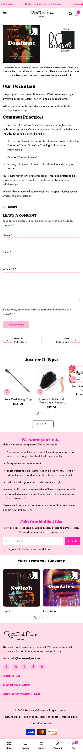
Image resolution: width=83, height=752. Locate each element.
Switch (7, 611)
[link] (21, 44)
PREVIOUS (18, 338)
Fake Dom (20, 341)
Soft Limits (62, 341)
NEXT (66, 338)
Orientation (50, 611)
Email (7, 252)
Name (7, 235)
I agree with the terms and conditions (29, 549)
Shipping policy (69, 716)
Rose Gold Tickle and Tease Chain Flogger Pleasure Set (51, 401)
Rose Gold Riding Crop (18, 399)
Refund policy (13, 716)
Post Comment (16, 324)
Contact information (41, 723)
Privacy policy (30, 716)
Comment (9, 269)
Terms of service (49, 716)
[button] (7, 392)
